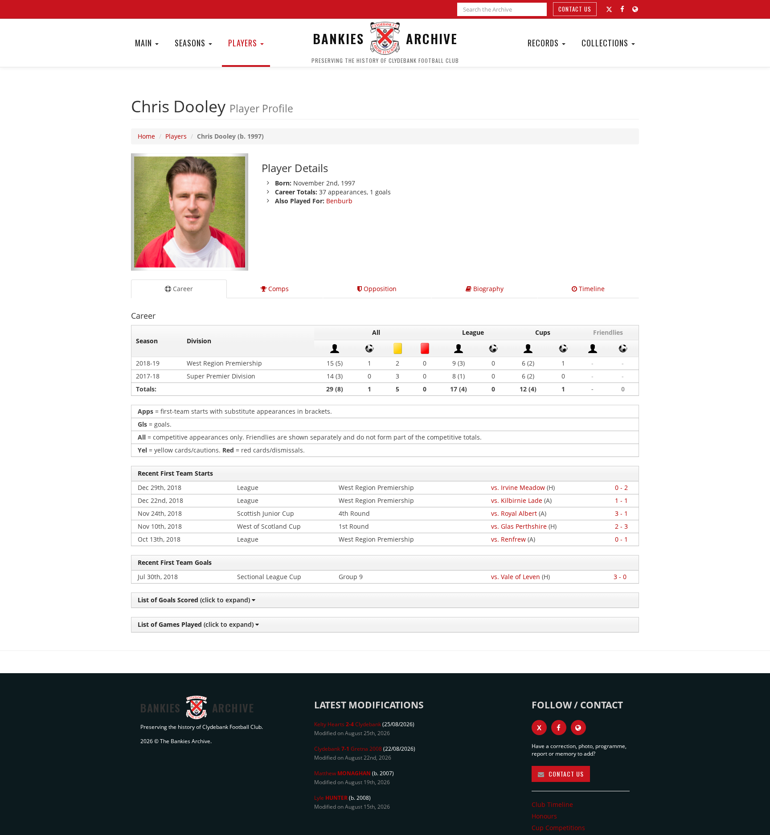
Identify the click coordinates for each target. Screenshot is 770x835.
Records (544, 43)
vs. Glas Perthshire (519, 526)
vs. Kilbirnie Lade (516, 500)
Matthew (342, 773)
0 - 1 (621, 539)
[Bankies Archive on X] (609, 9)
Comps (277, 288)
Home (146, 136)
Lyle (331, 798)
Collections (606, 43)
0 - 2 (621, 487)
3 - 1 (621, 513)
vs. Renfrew (508, 539)
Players (243, 43)
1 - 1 (621, 500)
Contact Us (574, 8)
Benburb (339, 201)
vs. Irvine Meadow (518, 487)
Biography (487, 288)
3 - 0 (620, 576)
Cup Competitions (558, 827)
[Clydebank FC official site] (635, 9)
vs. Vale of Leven (515, 576)
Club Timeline (552, 804)
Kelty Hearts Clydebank (347, 724)
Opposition (379, 288)
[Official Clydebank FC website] (578, 727)
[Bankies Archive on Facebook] (622, 9)
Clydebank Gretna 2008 (348, 749)
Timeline (591, 288)
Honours (544, 816)
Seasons (191, 43)
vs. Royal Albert (514, 513)
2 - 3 (621, 526)
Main (144, 43)
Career (182, 288)
